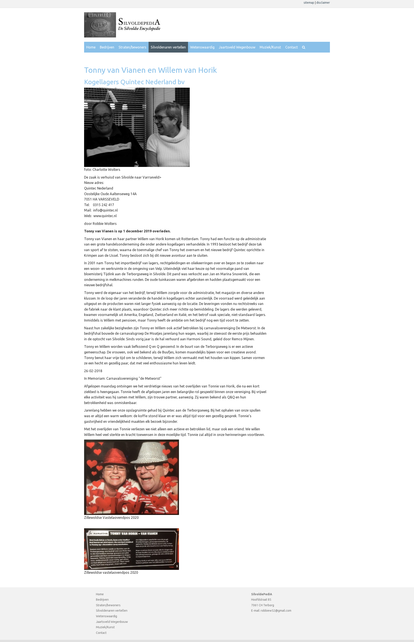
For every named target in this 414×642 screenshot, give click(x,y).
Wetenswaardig (202, 47)
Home (91, 47)
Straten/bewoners (132, 47)
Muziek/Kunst (270, 47)
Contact (291, 47)
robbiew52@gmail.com (276, 610)
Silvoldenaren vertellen (168, 47)
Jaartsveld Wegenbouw (237, 47)
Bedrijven (107, 47)
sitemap (309, 2)
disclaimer (323, 2)
